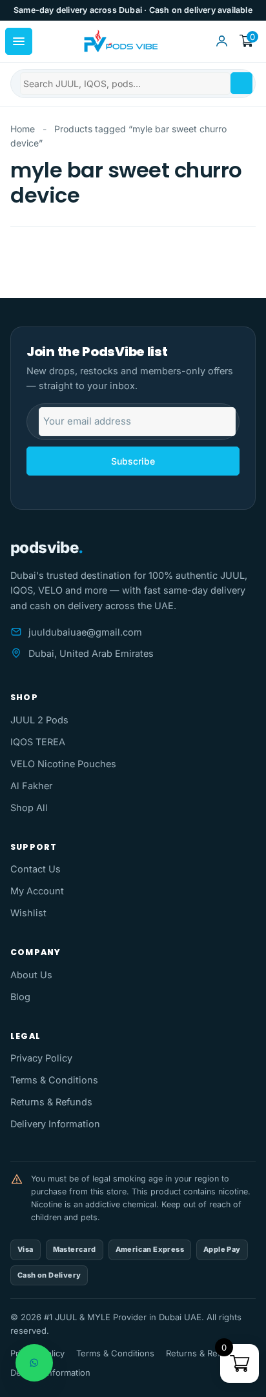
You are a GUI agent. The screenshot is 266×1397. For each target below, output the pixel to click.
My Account (37, 890)
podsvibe (46, 547)
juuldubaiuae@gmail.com (85, 632)
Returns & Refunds (51, 1101)
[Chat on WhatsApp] (34, 1363)
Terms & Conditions (54, 1079)
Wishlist (28, 912)
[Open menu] (18, 41)
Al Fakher (31, 785)
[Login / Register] (221, 41)
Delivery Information (55, 1123)
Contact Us (35, 868)
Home (22, 128)
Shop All (29, 807)
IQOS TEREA (37, 741)
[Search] (241, 83)
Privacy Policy (41, 1057)
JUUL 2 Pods (39, 719)
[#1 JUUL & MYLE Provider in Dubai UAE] (120, 41)
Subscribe (133, 461)
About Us (31, 974)
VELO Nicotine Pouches (63, 763)
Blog (20, 996)
